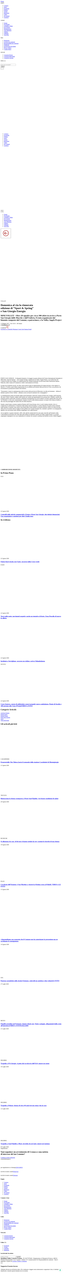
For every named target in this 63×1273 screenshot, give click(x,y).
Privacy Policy (7, 48)
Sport (5, 7)
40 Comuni (7, 144)
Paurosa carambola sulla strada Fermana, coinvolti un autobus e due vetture (30, 981)
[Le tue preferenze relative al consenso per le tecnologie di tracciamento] (60, 1270)
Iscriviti (18, 1256)
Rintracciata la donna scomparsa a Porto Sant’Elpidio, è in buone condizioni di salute (29, 798)
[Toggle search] (2, 211)
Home (2, 1)
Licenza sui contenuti (9, 42)
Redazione (6, 40)
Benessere (6, 13)
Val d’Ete (6, 35)
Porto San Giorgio (5, 717)
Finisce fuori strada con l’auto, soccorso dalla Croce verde (20, 562)
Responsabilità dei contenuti (11, 43)
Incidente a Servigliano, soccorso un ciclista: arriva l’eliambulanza (23, 661)
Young (5, 11)
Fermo (5, 23)
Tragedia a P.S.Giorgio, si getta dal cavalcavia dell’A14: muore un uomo (25, 1063)
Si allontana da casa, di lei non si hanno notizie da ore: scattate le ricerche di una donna (30, 841)
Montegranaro (7, 29)
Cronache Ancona (8, 58)
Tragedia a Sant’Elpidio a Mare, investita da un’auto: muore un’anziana (25, 1144)
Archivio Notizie (5, 713)
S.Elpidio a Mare (8, 26)
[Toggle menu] (2, 68)
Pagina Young (4, 716)
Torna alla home (5, 720)
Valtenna (6, 33)
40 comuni (6, 16)
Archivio (6, 17)
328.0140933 (19, 1167)
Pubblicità (6, 45)
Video (5, 14)
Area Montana (7, 30)
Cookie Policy (7, 49)
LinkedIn (6, 1248)
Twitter (6, 1247)
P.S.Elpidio (7, 24)
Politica (6, 10)
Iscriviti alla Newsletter (10, 46)
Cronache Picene (8, 55)
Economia (6, 8)
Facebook (6, 1245)
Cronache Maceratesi (9, 56)
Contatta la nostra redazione (8, 1157)
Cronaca (6, 5)
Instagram (6, 1250)
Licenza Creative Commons (19, 1261)
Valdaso (6, 32)
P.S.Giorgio (7, 27)
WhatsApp (15, 1171)
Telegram (15, 1175)
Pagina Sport (4, 714)
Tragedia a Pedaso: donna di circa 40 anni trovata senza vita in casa (24, 1105)
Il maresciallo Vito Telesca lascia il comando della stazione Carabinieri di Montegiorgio (30, 762)
